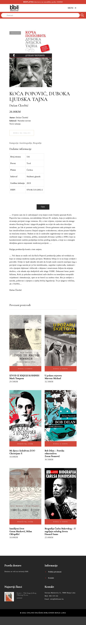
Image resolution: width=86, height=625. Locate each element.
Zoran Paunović (52, 456)
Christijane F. (16, 453)
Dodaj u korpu (25, 368)
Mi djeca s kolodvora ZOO (22, 450)
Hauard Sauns (51, 534)
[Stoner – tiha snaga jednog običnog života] (9, 596)
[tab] (43, 207)
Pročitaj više (25, 444)
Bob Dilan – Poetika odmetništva (54, 452)
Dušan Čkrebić (19, 105)
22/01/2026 (19, 598)
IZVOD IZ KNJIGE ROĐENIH (24, 375)
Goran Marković (17, 531)
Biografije (37, 143)
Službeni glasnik (33, 176)
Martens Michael (53, 378)
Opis (43, 207)
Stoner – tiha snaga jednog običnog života (26, 594)
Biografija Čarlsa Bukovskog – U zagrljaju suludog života (60, 530)
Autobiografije (25, 143)
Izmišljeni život (16, 528)
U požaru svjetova (53, 375)
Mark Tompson (16, 378)
